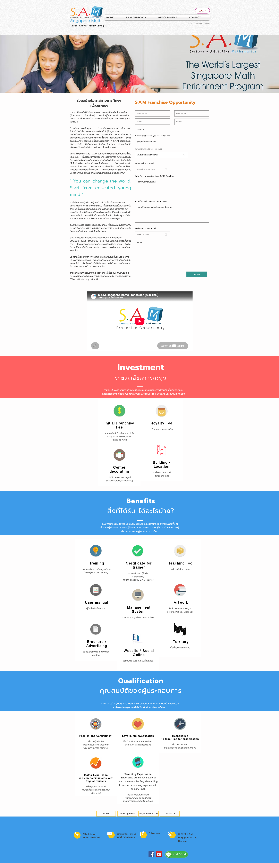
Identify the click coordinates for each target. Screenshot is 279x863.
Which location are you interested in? (152, 136)
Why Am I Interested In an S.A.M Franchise (154, 176)
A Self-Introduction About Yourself (151, 201)
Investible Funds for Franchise (148, 149)
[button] (171, 17)
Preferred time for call (145, 228)
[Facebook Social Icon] (151, 854)
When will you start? (146, 163)
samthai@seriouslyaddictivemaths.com (126, 835)
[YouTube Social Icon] (159, 854)
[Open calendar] (166, 169)
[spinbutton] (145, 242)
